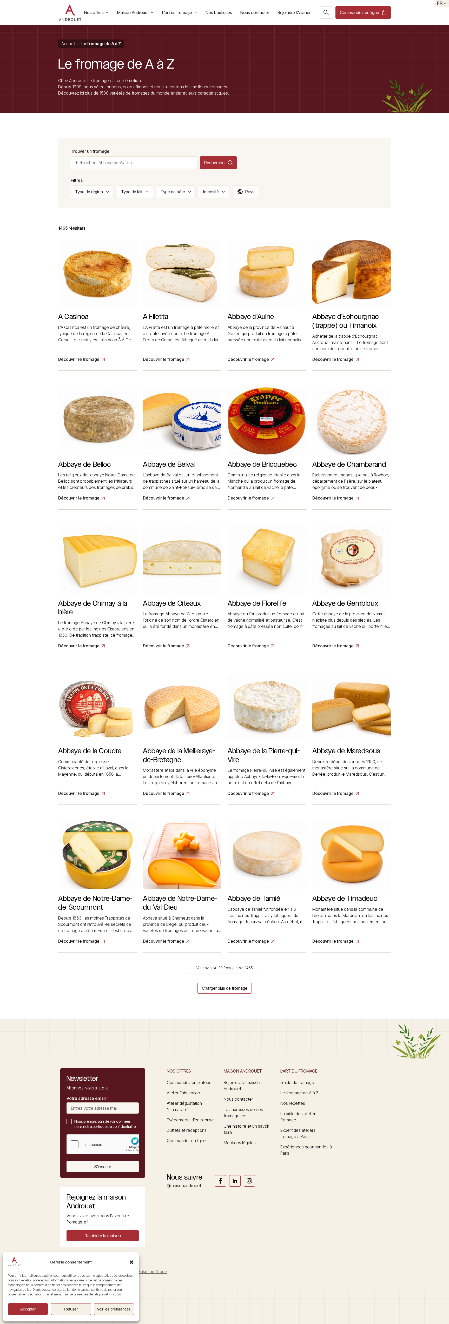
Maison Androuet (133, 12)
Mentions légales (240, 1142)
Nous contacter (254, 12)
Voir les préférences (114, 1309)
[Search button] (326, 12)
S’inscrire (102, 1166)
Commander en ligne (186, 1140)
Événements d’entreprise (190, 1119)
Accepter (28, 1309)
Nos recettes (292, 1103)
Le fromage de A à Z (299, 1092)
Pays (249, 191)
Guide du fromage (297, 1082)
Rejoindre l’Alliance (295, 12)
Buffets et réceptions (187, 1130)
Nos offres (94, 12)
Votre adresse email (88, 1098)
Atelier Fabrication (183, 1092)
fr (440, 3)
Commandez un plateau (189, 1082)
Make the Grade (152, 1271)
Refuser (71, 1309)
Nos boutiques (219, 12)
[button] (131, 1262)
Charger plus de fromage (224, 988)
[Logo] (70, 12)
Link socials (220, 1181)
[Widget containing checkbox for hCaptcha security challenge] (106, 1144)
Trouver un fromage (90, 151)
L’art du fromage (177, 12)
